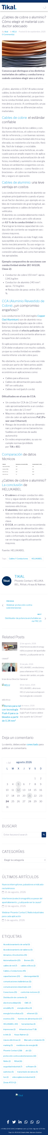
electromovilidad (12, 1003)
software (31, 1066)
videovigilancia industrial (23, 1077)
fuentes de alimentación (30, 1019)
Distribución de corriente (15, 997)
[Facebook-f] (8, 1122)
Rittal (18, 1061)
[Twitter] (14, 1122)
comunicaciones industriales (17, 987)
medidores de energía (27, 1045)
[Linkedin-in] (20, 1122)
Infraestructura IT (28, 1029)
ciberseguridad (31, 976)
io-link (7, 1035)
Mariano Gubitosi (36, 1132)
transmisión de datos (27, 1072)
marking (8, 1045)
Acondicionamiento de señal (16, 944)
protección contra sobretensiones (19, 1056)
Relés (7, 1061)
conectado (32, 744)
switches (8, 1072)
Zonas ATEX (9, 1082)
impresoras (9, 1029)
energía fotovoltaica (13, 1013)
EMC (28, 1003)
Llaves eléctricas (11, 1040)
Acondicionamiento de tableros (18, 950)
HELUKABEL (36, 558)
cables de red (10, 966)
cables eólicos (28, 966)
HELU (14, 32)
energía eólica (24, 1008)
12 (18, 790)
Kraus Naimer (21, 1035)
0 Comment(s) (8, 34)
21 (29, 795)
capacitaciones (11, 976)
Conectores (10, 992)
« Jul (8, 762)
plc (28, 1050)
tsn (6, 1077)
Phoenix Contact (12, 1050)
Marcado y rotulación (34, 1040)
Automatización (11, 960)
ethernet (32, 1013)
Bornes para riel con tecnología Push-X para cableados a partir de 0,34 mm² (32, 713)
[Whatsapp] (26, 1122)
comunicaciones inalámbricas (17, 981)
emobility (8, 1008)
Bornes (29, 960)
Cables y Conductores (18, 558)
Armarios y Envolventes (15, 955)
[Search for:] (21, 834)
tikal (6, 32)
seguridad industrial (12, 1066)
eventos (8, 1019)
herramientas (28, 1024)
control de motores (30, 992)
